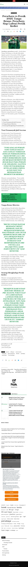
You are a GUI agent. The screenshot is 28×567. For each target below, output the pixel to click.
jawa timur (8, 516)
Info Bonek (4, 544)
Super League (5, 530)
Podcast (5, 548)
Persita (11, 525)
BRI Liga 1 (12, 351)
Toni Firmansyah (11, 355)
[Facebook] (4, 32)
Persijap (22, 523)
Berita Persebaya (9, 10)
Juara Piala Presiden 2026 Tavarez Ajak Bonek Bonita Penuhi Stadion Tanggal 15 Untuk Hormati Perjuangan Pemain (12, 438)
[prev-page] (2, 419)
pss (5, 528)
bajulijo (12, 505)
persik (2, 525)
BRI (7, 509)
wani (17, 530)
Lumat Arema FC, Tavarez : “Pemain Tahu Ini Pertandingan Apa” (17, 405)
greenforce (12, 514)
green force (18, 514)
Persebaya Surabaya (15, 521)
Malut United (16, 518)
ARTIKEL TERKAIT (6, 393)
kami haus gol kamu (15, 516)
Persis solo (7, 526)
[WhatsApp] (11, 32)
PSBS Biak (23, 526)
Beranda (3, 10)
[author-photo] (14, 385)
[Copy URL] (23, 32)
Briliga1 (17, 509)
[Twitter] (7, 32)
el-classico (21, 512)
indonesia (3, 516)
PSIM (2, 528)
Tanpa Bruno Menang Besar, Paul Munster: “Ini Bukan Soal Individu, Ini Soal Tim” (20, 371)
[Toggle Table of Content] (22, 120)
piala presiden (17, 526)
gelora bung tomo (11, 353)
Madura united (10, 518)
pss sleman (9, 528)
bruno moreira (18, 351)
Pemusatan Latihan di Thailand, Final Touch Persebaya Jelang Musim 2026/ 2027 (13, 429)
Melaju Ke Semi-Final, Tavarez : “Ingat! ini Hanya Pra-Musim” (12, 447)
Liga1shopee (3, 518)
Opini (3, 546)
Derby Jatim (4, 353)
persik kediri (4, 355)
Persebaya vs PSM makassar (7, 523)
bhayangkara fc (22, 505)
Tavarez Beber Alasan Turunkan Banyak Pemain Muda (13, 433)
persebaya (23, 353)
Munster (17, 353)
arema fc (7, 351)
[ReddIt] (14, 32)
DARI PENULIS (14, 393)
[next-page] (4, 419)
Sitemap (4, 555)
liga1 (24, 516)
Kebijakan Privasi (13, 563)
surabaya (12, 530)
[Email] (17, 32)
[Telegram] (20, 32)
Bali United (16, 505)
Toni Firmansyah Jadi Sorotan (12, 122)
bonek (3, 507)
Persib (15, 523)
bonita (19, 507)
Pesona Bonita (5, 550)
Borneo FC (3, 509)
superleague (21, 528)
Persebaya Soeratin (8, 542)
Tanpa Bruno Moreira (9, 124)
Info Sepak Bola (5, 553)
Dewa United (15, 512)
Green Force (8, 29)
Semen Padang (15, 528)
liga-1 (21, 516)
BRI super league (6, 512)
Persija (18, 523)
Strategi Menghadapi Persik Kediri (13, 125)
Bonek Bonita (11, 507)
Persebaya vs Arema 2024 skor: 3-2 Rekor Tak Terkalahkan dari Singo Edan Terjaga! (7, 371)
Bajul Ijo (7, 505)
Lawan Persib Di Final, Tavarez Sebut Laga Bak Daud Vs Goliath (13, 442)
